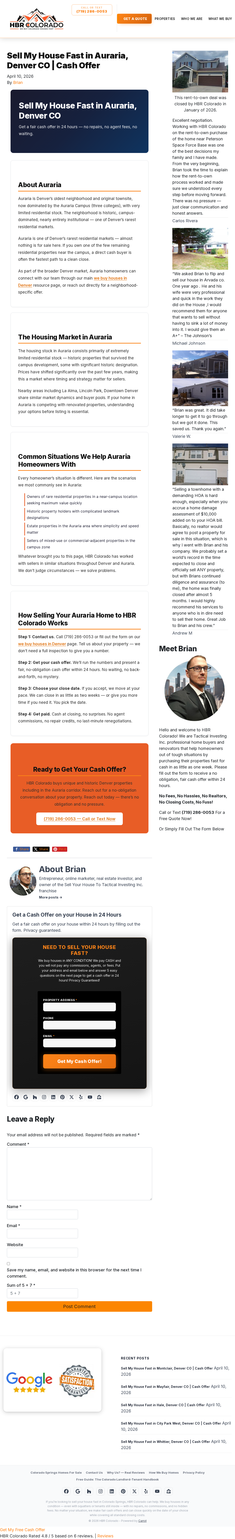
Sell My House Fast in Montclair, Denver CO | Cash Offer (167, 1368)
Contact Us (94, 1472)
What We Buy (220, 19)
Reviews (105, 1535)
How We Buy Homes (164, 1472)
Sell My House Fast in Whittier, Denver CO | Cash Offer (165, 1442)
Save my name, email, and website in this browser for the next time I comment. (74, 1272)
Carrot (142, 1520)
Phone (48, 1018)
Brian (18, 82)
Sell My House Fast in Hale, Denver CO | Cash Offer (163, 1405)
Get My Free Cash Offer (22, 1529)
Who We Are (191, 19)
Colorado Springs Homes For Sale (56, 1472)
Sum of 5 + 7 (21, 1285)
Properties (165, 19)
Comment (18, 1144)
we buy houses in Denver (42, 644)
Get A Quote (135, 19)
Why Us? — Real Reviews (126, 1472)
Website (15, 1244)
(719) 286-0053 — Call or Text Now (79, 818)
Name (14, 1206)
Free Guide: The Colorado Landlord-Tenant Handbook (117, 1479)
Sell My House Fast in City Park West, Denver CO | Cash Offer (171, 1423)
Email (49, 1036)
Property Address (60, 1000)
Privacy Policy (194, 1472)
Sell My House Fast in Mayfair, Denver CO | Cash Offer (165, 1387)
